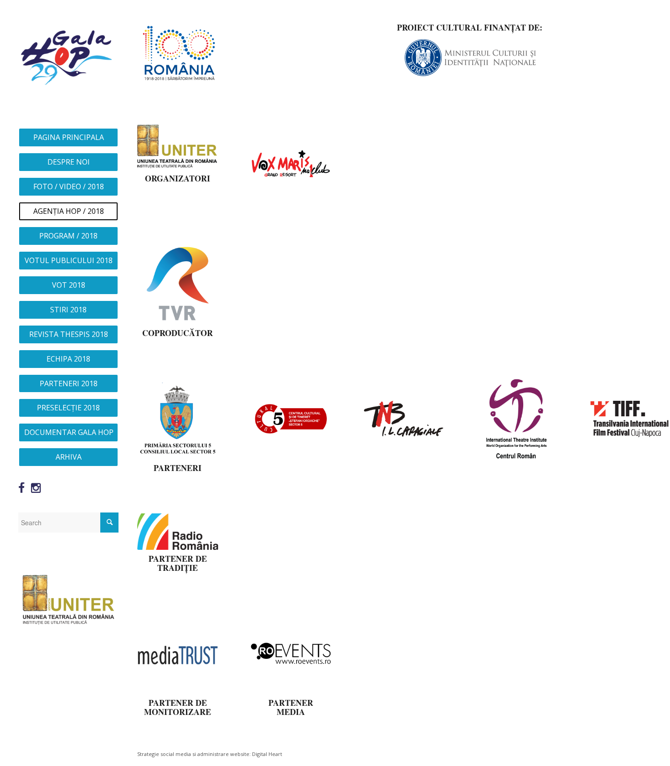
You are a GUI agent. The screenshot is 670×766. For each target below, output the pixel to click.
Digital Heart (267, 753)
